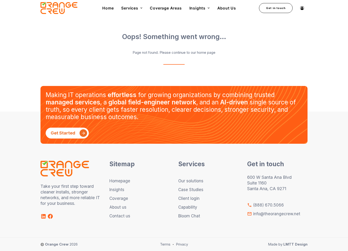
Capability (187, 207)
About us (117, 207)
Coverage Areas (166, 8)
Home (108, 8)
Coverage (118, 198)
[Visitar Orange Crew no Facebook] (50, 218)
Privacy (182, 244)
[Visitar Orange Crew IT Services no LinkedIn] (43, 218)
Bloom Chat (189, 216)
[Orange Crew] (58, 8)
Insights (197, 8)
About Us (226, 8)
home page (206, 52)
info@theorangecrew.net (276, 213)
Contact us (119, 216)
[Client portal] (302, 8)
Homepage (119, 181)
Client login (189, 198)
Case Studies (190, 189)
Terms (165, 244)
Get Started (63, 132)
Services (129, 8)
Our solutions (190, 181)
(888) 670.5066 (268, 205)
